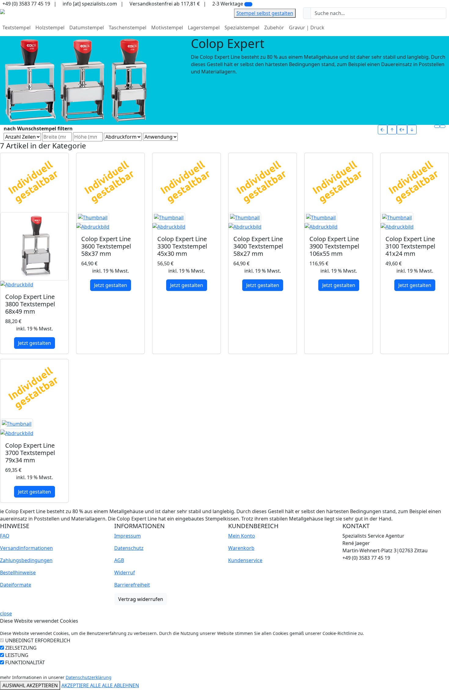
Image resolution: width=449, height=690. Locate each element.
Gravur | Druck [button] (306, 27)
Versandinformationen (26, 548)
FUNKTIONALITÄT (25, 662)
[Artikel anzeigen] (34, 250)
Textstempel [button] (16, 27)
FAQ (4, 535)
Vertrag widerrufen (140, 599)
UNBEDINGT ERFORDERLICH (37, 640)
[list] (442, 126)
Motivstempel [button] (167, 27)
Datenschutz (129, 548)
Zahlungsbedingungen (26, 560)
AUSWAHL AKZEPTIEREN (30, 685)
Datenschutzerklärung (88, 677)
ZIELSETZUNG (21, 647)
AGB (119, 560)
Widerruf (124, 572)
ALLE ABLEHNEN (120, 685)
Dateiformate (15, 584)
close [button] (6, 613)
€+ (402, 129)
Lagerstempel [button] (204, 27)
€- (383, 129)
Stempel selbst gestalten (264, 13)
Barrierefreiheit (132, 584)
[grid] (437, 126)
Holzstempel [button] (49, 27)
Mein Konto (241, 535)
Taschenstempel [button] (127, 27)
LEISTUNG (16, 655)
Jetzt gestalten (34, 343)
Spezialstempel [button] (241, 27)
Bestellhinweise (18, 572)
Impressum (127, 535)
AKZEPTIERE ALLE (81, 685)
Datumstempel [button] (86, 27)
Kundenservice (245, 560)
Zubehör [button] (274, 27)
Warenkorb (241, 548)
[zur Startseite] (2, 11)
